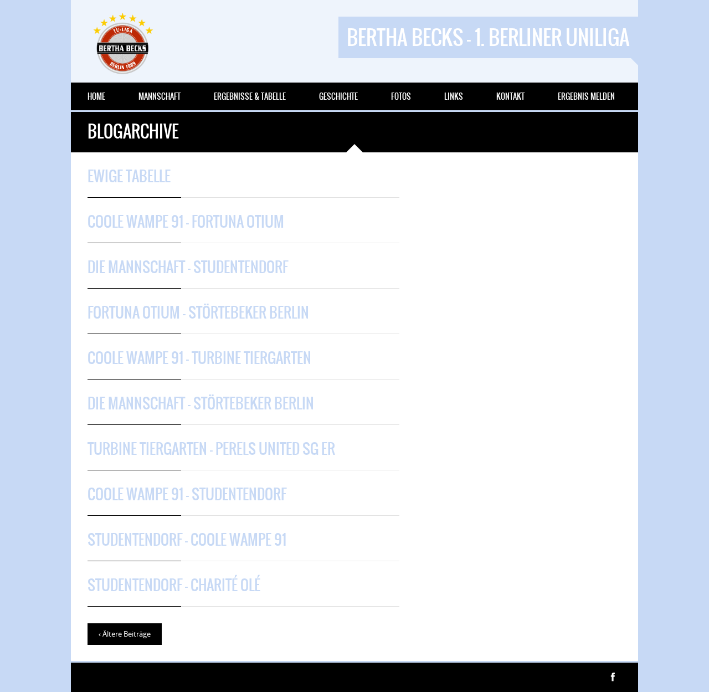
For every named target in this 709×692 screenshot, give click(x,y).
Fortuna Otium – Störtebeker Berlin (198, 312)
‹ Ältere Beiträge (125, 634)
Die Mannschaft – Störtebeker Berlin (201, 403)
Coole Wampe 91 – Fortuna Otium (186, 222)
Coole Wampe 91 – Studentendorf (187, 494)
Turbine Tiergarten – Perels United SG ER (211, 449)
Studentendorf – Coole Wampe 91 (187, 540)
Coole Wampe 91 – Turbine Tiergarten (199, 358)
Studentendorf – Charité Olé (174, 585)
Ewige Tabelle (129, 176)
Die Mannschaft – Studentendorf (188, 267)
